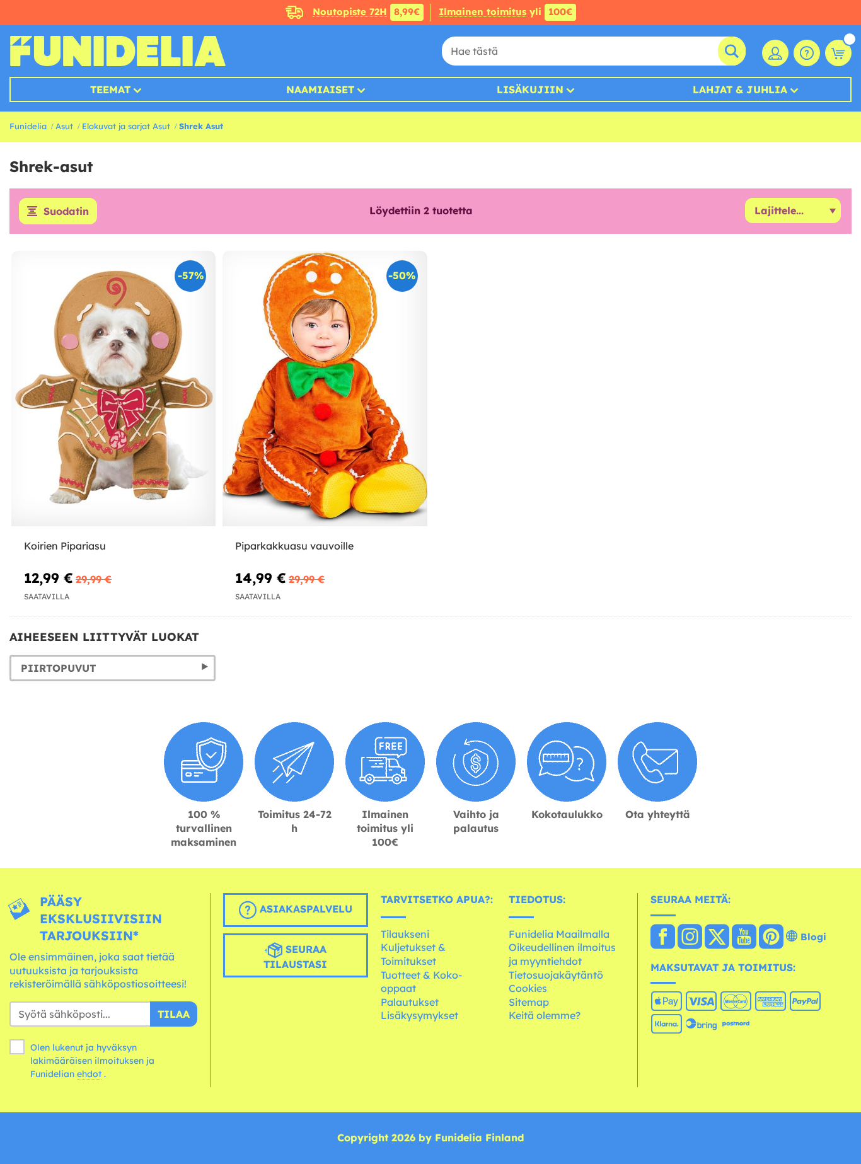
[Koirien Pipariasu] (113, 389)
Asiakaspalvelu (304, 908)
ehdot (89, 1074)
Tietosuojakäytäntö (556, 975)
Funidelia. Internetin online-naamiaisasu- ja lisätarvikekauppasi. (117, 51)
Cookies (528, 988)
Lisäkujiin (530, 89)
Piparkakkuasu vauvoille (294, 545)
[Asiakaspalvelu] (807, 53)
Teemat (110, 89)
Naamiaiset (320, 89)
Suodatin (66, 211)
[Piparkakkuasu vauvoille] (324, 389)
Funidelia (28, 126)
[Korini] (838, 53)
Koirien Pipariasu (65, 545)
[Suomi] (662, 938)
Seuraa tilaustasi (295, 957)
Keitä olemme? (545, 1015)
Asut (64, 126)
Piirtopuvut (58, 668)
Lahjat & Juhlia (740, 89)
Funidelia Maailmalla (559, 934)
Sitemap (529, 1002)
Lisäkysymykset (419, 1015)
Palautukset (410, 1002)
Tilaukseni (405, 934)
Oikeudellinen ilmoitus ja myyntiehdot (562, 954)
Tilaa (174, 1014)
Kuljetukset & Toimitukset (413, 954)
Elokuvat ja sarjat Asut (126, 126)
